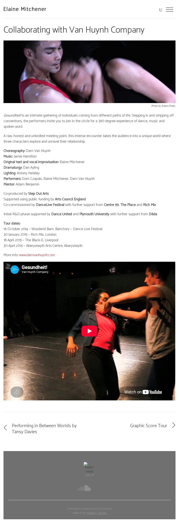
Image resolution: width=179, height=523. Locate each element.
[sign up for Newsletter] (89, 468)
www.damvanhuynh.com (37, 255)
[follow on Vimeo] (99, 488)
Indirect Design (97, 513)
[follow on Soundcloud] (84, 488)
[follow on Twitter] (68, 488)
